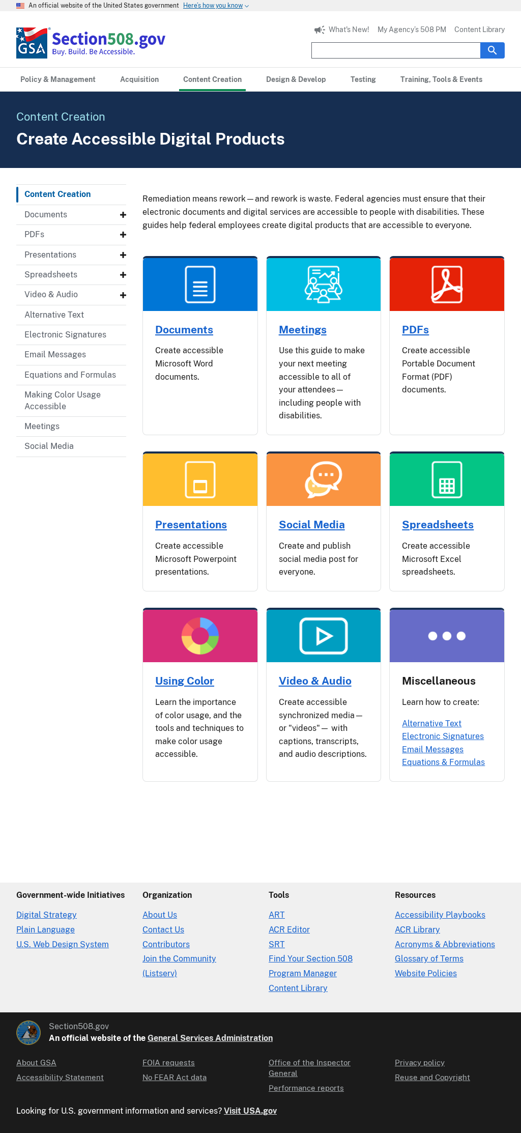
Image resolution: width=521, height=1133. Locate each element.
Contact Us (163, 929)
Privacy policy (420, 1062)
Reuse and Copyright (432, 1077)
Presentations (50, 255)
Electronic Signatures (65, 334)
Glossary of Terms (429, 959)
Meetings (42, 426)
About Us (159, 915)
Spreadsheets (50, 274)
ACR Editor (289, 929)
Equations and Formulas (70, 375)
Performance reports (306, 1088)
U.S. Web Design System (62, 944)
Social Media (49, 446)
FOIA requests (168, 1062)
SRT (277, 944)
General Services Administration (210, 1038)
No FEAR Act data (174, 1077)
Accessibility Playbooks (440, 915)
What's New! (349, 29)
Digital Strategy (46, 915)
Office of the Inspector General (310, 1068)
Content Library (479, 29)
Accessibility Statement (60, 1077)
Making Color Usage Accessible (62, 400)
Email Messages (55, 354)
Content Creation (57, 194)
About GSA (36, 1062)
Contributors (166, 944)
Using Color (184, 680)
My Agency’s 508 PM (412, 29)
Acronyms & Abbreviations (445, 944)
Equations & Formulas (443, 762)
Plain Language (45, 929)
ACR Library (417, 929)
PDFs (34, 234)
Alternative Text (54, 315)
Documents (45, 214)
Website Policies (426, 973)
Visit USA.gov (250, 1111)
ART (277, 915)
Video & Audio (51, 294)
